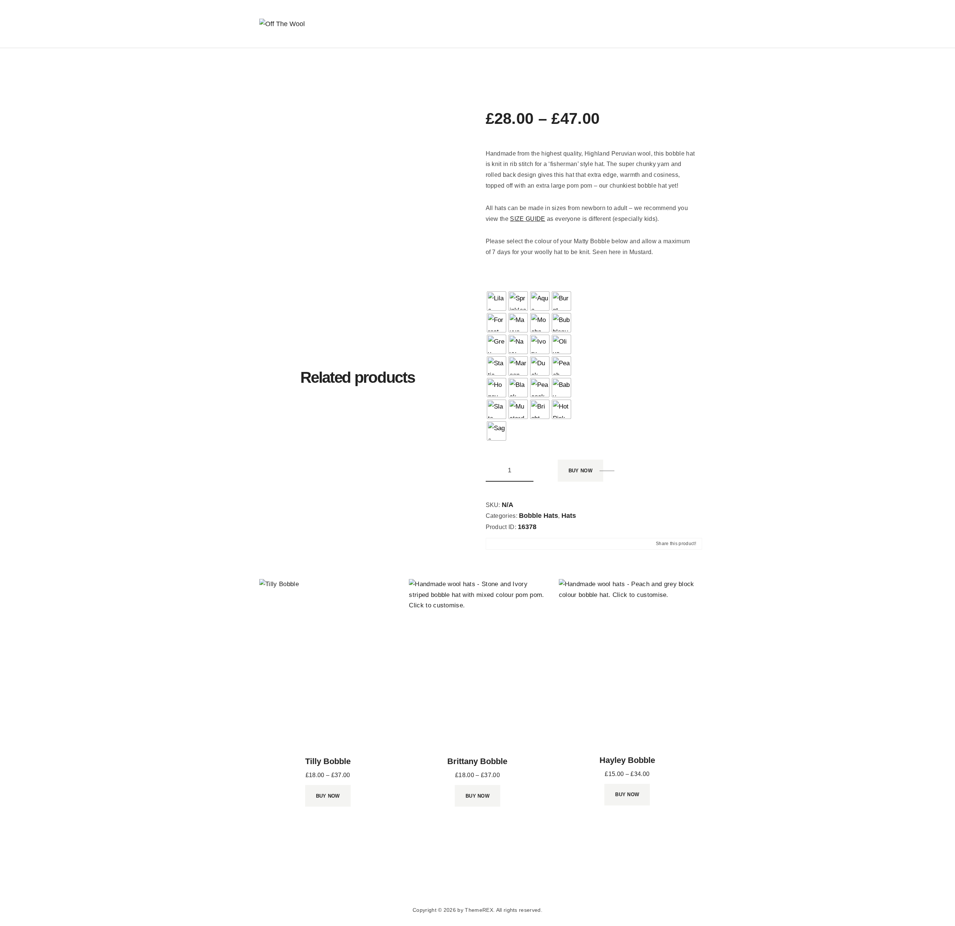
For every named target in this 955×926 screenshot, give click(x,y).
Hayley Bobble (627, 760)
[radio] (496, 301)
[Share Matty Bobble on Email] (520, 544)
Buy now (580, 470)
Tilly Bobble (328, 761)
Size (603, 278)
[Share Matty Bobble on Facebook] (492, 544)
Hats (568, 515)
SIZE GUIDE (527, 219)
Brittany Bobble (477, 761)
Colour (495, 278)
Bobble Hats (538, 515)
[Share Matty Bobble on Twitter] (506, 544)
